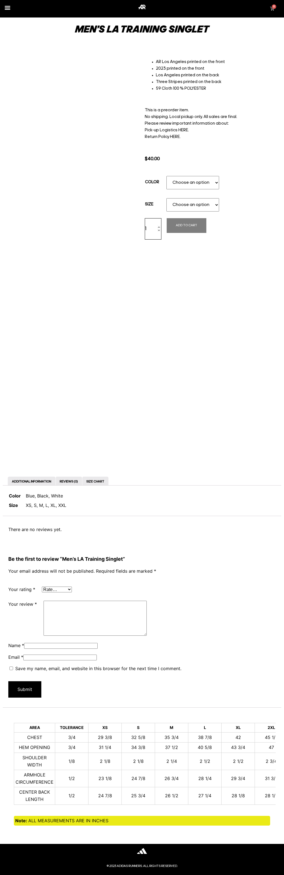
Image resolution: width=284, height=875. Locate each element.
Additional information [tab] (31, 481)
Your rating (21, 589)
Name (16, 645)
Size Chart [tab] (95, 481)
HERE (183, 130)
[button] (7, 7)
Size (149, 204)
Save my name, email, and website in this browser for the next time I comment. (98, 668)
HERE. (175, 137)
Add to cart (186, 225)
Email (15, 657)
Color (152, 182)
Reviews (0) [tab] (69, 481)
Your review (22, 604)
